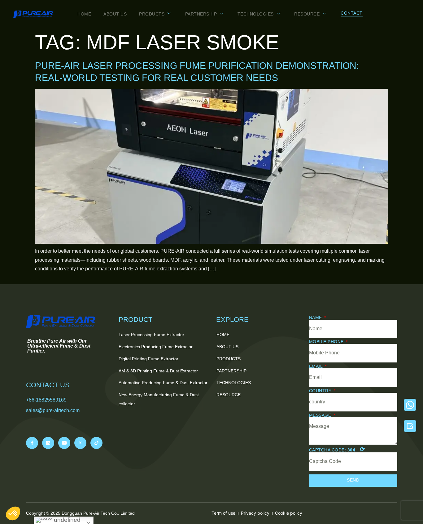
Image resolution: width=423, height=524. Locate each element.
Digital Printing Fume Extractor (148, 358)
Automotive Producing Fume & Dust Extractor (163, 382)
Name (316, 317)
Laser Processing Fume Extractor (151, 334)
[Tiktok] (96, 443)
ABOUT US (115, 13)
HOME (84, 13)
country (321, 391)
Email (316, 366)
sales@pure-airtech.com (53, 410)
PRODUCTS (151, 13)
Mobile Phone (327, 342)
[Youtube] (64, 443)
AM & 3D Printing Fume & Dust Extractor (158, 370)
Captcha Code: (337, 449)
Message (321, 415)
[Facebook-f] (32, 443)
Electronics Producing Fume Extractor (156, 346)
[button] (352, 13)
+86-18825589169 (46, 399)
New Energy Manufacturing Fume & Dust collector (159, 399)
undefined (66, 520)
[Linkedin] (48, 443)
